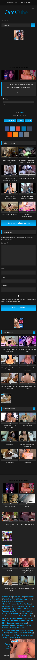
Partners (8, 644)
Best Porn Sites (7, 601)
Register (28, 2)
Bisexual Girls (7, 613)
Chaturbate (10, 120)
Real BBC (15, 599)
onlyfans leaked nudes (10, 616)
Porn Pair (16, 613)
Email (3, 277)
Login (21, 2)
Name (3, 269)
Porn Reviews (19, 601)
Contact (8, 649)
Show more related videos (18, 223)
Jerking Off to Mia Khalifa (11, 637)
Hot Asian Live (7, 635)
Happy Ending (28, 632)
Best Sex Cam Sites (24, 604)
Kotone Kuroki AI (26, 611)
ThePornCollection (9, 604)
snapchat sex (29, 597)
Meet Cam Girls (18, 597)
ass (21, 120)
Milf (3, 618)
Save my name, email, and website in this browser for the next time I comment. (18, 301)
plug (29, 120)
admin (22, 113)
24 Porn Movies (19, 635)
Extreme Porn (7, 597)
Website (4, 286)
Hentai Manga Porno (26, 616)
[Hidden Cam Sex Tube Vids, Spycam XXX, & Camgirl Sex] (15, 12)
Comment (4, 243)
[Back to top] (31, 654)
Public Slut (7, 599)
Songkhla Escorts (23, 606)
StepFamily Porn (26, 599)
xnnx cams (29, 635)
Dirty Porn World (16, 609)
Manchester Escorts (9, 606)
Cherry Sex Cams (15, 632)
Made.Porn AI (14, 611)
